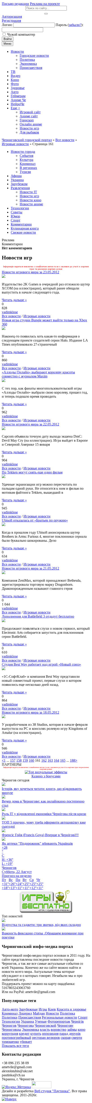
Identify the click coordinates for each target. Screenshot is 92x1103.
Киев (52, 1009)
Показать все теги (15, 1046)
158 (19, 760)
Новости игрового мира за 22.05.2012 (30, 424)
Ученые (41, 1021)
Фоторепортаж (59, 1021)
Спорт (83, 1017)
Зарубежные (28, 1009)
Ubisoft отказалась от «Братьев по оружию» (35, 520)
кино (81, 1029)
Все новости (11, 316)
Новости (52, 1013)
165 (62, 760)
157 (12, 760)
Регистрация (11, 20)
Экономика (30, 1029)
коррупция (10, 1033)
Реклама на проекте (45, 4)
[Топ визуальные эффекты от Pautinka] (46, 772)
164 (56, 760)
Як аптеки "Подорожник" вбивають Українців (37, 843)
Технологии (11, 1021)
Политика (67, 1013)
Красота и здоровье (71, 1009)
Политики (9, 1017)
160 (31, 760)
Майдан (39, 1013)
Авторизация (12, 16)
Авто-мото (10, 1009)
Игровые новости (36, 316)
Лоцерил (25, 1013)
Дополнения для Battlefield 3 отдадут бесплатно (38, 616)
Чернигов (9, 1025)
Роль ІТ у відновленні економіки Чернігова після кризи (44, 814)
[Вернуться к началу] (9, 1099)
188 (72, 760)
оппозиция (50, 1033)
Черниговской (45, 1025)
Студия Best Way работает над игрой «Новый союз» (41, 664)
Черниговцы (11, 1029)
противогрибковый (16, 1037)
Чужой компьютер (21, 34)
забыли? (75, 25)
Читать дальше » (14, 300)
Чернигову (65, 1025)
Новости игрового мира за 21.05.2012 (30, 568)
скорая (66, 1037)
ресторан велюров (46, 1037)
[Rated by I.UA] (41, 1087)
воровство (58, 1029)
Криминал (10, 1013)
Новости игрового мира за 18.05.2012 (30, 712)
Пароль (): (69, 25)
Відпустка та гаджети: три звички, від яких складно (41, 925)
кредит (24, 1033)
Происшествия (29, 1017)
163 (50, 760)
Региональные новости (59, 1017)
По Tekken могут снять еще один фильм (32, 472)
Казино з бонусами (46, 776)
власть (45, 1029)
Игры (43, 1009)
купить (35, 1033)
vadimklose (10, 312)
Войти (8, 39)
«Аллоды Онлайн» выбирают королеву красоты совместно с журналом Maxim (38, 374)
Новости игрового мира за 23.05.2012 (30, 272)
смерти (76, 1037)
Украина (27, 1021)
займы (72, 1029)
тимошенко (10, 1042)
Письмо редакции (15, 4)
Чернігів (77, 1021)
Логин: (7, 25)
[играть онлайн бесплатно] (46, 912)
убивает (26, 1042)
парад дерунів (70, 1033)
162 (44, 760)
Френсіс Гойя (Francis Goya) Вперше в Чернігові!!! (40, 835)
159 (25, 760)
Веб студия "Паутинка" (52, 1091)
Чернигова (25, 1025)
